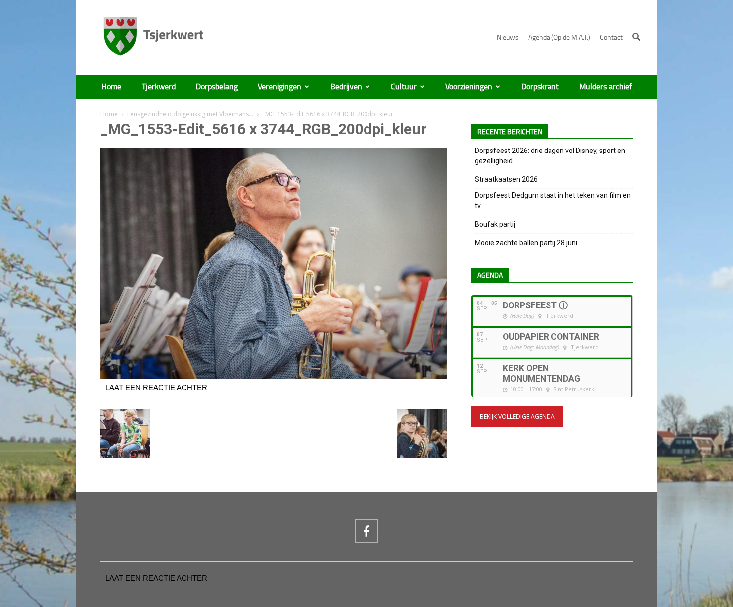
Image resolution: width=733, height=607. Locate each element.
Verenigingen (279, 87)
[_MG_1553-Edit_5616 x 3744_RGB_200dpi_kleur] (273, 377)
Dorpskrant (540, 87)
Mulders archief (605, 87)
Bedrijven (346, 87)
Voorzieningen (468, 87)
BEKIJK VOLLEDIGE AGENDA (517, 416)
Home (111, 87)
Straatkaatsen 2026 (506, 179)
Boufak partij (495, 224)
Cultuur (404, 87)
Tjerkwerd (159, 87)
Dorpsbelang (217, 87)
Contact (611, 37)
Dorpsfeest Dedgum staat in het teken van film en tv (553, 200)
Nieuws (508, 37)
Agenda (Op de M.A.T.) (559, 37)
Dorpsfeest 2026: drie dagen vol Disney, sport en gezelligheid (550, 156)
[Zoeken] (636, 37)
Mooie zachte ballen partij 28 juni (526, 243)
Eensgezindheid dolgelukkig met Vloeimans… (190, 114)
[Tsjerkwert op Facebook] (366, 531)
